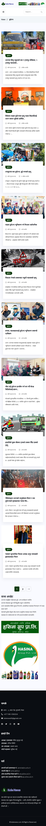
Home (3, 19)
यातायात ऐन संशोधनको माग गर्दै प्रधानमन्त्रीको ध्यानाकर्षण (17, 615)
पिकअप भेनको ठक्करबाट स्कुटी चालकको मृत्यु (20, 277)
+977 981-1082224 (10, 714)
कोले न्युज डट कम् (11, 67)
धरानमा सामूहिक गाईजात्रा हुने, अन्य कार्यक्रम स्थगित (16, 600)
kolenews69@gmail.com (13, 718)
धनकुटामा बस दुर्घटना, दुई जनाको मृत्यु (18, 171)
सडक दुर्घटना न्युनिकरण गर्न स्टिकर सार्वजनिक (21, 224)
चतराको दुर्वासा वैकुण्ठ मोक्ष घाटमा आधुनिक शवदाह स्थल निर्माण (18, 612)
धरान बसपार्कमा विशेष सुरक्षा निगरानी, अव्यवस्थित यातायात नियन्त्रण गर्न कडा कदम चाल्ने (22, 607)
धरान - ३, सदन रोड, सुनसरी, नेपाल (13, 710)
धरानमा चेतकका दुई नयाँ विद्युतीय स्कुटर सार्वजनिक (15, 603)
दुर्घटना (11, 19)
